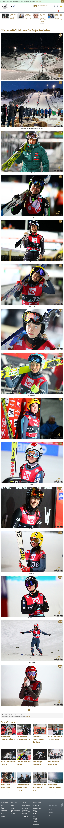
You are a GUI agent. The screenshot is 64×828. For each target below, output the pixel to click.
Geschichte (2, 815)
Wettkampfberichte (4, 810)
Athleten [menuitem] (25, 10)
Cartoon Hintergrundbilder (15, 810)
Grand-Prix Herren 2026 (26, 805)
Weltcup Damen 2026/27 (26, 813)
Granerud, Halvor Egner (36, 808)
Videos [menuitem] (45, 10)
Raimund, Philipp (35, 819)
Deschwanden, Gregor (36, 805)
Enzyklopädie (3, 816)
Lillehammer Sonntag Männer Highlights (38, 739)
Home (2, 26)
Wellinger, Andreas (36, 824)
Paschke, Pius (35, 816)
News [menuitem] (6, 10)
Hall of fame (13, 813)
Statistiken (2, 811)
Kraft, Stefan (35, 813)
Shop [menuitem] (49, 10)
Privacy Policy (38, 1)
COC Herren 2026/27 (25, 815)
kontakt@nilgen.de (28, 716)
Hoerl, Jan (34, 810)
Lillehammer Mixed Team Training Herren (23, 787)
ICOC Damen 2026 (25, 810)
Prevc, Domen (35, 818)
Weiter (37, 709)
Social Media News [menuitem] (55, 11)
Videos (12, 805)
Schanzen (2, 813)
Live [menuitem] (9, 10)
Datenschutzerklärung (52, 811)
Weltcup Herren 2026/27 (26, 811)
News (1, 805)
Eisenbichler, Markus (36, 807)
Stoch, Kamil (35, 821)
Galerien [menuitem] (31, 10)
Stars (12, 815)
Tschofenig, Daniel (36, 823)
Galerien (5, 26)
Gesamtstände (3, 808)
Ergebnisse (2, 807)
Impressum (50, 809)
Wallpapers (13, 808)
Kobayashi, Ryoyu (35, 811)
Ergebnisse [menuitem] (14, 10)
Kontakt (50, 807)
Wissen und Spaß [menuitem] (38, 10)
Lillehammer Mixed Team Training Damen (39, 787)
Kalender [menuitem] (20, 10)
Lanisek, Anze (35, 815)
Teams (12, 811)
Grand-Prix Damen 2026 (26, 807)
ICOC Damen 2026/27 (25, 816)
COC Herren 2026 (25, 808)
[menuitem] (54, 6)
